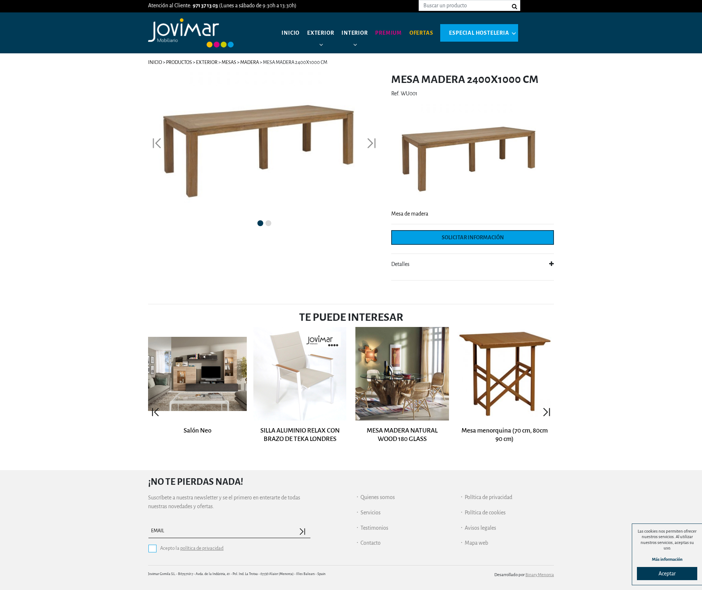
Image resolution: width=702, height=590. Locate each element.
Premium (388, 33)
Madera (249, 62)
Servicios (371, 512)
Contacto (371, 543)
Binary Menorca (539, 574)
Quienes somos (378, 497)
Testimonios (374, 528)
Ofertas (421, 33)
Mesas (229, 62)
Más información (667, 559)
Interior (354, 33)
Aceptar (667, 573)
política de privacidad (201, 548)
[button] (157, 143)
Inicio (290, 33)
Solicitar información (473, 237)
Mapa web (476, 543)
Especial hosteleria (479, 33)
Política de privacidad (488, 497)
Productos (179, 62)
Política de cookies (485, 512)
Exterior (320, 33)
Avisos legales (480, 528)
